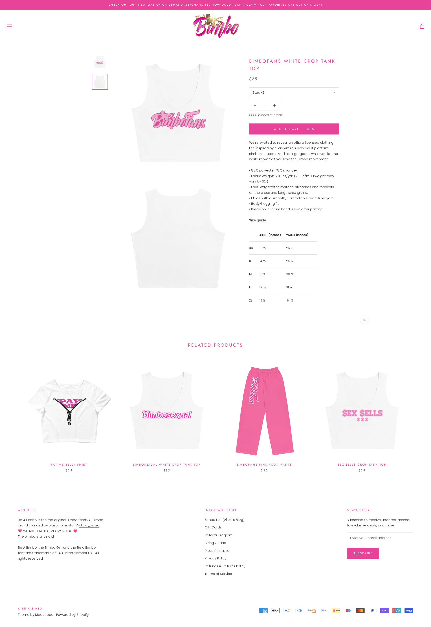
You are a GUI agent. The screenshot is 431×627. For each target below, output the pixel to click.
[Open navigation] (9, 26)
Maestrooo (44, 614)
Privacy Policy (215, 558)
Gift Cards (213, 527)
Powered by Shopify (72, 614)
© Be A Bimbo (30, 609)
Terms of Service (218, 573)
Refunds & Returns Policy (225, 566)
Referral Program (219, 535)
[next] (417, 414)
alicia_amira (89, 525)
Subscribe (362, 553)
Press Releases (217, 550)
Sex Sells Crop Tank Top (362, 464)
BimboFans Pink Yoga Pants (264, 464)
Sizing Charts (215, 542)
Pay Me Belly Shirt (69, 464)
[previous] (14, 414)
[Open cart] (422, 26)
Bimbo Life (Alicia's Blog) (224, 519)
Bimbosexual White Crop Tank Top (167, 464)
